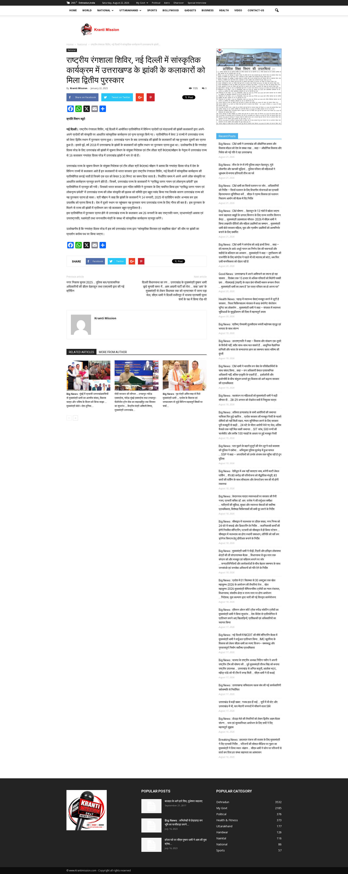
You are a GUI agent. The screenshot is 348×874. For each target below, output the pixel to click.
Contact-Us (256, 10)
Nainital (221, 838)
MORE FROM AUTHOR (113, 352)
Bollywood (171, 10)
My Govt (140, 2)
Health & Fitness (227, 820)
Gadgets (190, 10)
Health (224, 10)
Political (156, 2)
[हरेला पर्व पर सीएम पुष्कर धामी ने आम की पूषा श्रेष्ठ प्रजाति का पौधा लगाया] (151, 845)
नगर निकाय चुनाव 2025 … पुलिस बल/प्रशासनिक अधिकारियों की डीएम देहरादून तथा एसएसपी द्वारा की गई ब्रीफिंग (95, 287)
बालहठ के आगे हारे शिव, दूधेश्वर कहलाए (183, 801)
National (103, 10)
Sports (152, 10)
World (87, 10)
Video (238, 10)
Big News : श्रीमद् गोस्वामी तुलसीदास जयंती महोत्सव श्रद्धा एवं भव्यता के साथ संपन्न (250, 326)
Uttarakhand (128, 10)
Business (207, 10)
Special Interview (197, 2)
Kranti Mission (78, 88)
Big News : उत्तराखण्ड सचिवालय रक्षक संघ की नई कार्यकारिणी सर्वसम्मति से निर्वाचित (250, 687)
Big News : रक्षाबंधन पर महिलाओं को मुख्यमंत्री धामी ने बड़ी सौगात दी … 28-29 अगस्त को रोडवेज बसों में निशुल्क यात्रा (248, 397)
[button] (277, 10)
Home (73, 10)
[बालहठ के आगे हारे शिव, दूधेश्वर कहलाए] (151, 806)
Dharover (179, 2)
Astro (167, 2)
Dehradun (222, 802)
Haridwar (222, 832)
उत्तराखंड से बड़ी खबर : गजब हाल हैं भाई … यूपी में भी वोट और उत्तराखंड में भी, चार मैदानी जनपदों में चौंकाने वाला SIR (248, 704)
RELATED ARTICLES (81, 352)
